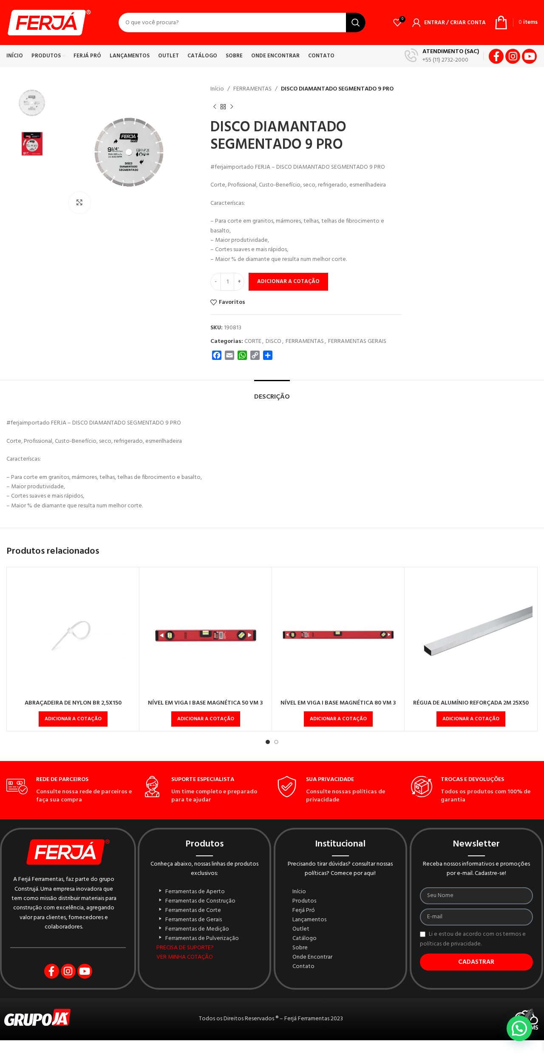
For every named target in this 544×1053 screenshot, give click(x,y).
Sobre (300, 948)
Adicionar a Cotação (288, 281)
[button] (73, 719)
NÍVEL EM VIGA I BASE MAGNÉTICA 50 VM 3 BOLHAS (205, 707)
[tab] (272, 393)
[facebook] (496, 56)
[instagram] (512, 56)
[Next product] (231, 106)
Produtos (304, 901)
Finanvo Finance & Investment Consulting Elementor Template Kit (255, 1050)
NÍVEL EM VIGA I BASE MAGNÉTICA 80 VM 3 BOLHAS (338, 707)
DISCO (273, 341)
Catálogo (304, 938)
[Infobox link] (442, 56)
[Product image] (73, 633)
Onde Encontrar (312, 957)
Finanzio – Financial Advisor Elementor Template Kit (282, 1050)
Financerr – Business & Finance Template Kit (215, 1050)
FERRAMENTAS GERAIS (357, 341)
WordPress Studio (208, 1050)
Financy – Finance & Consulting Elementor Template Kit (227, 1050)
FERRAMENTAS (252, 89)
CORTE (252, 341)
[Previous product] (214, 106)
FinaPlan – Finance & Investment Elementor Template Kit (295, 1050)
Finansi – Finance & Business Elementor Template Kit (240, 1050)
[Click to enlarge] (79, 202)
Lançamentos (309, 920)
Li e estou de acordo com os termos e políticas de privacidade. (473, 939)
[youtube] (529, 56)
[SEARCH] (356, 22)
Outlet (300, 929)
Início (217, 89)
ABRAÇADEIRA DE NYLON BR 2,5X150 (73, 703)
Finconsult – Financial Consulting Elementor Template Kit (332, 1050)
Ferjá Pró (303, 910)
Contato (303, 966)
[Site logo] (48, 23)
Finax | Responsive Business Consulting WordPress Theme (309, 1050)
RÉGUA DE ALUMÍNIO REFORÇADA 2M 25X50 (471, 703)
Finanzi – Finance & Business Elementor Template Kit (269, 1050)
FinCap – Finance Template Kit (321, 1050)
